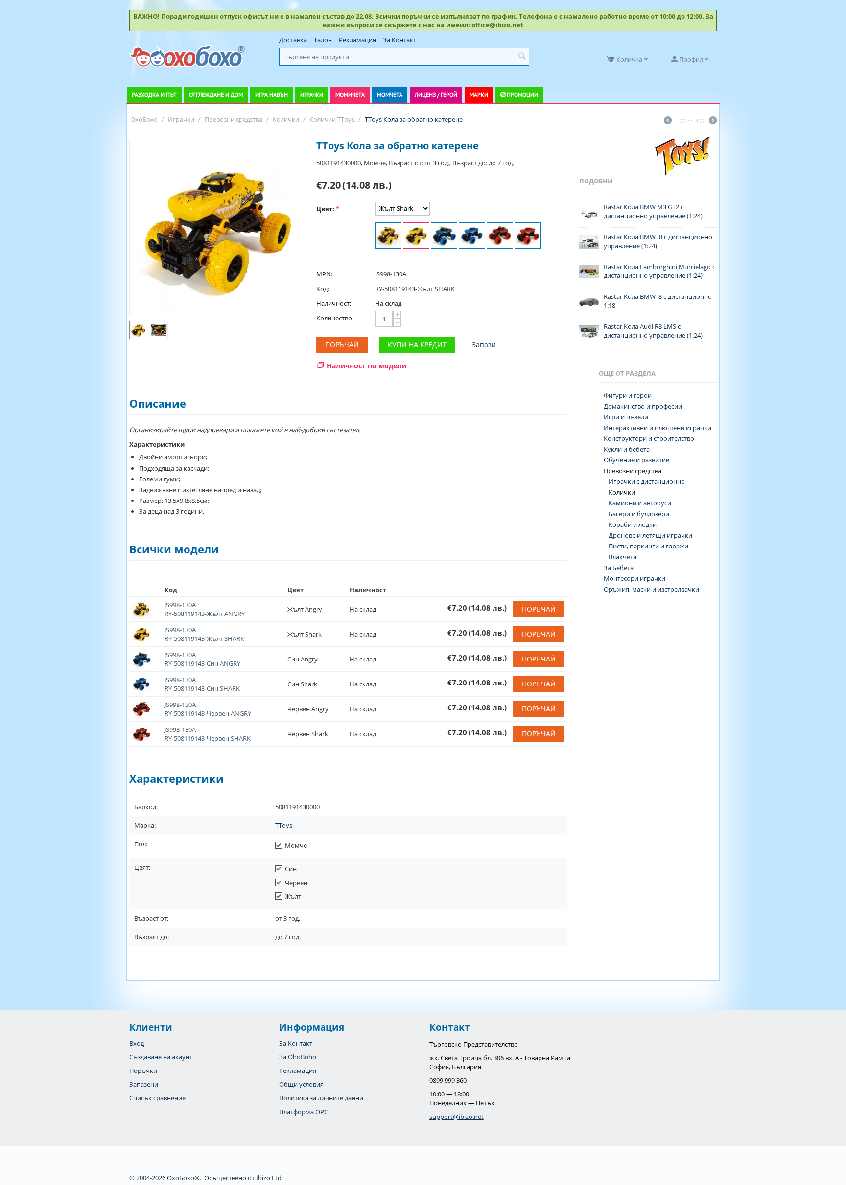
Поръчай (342, 344)
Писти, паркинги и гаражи (648, 546)
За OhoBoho (297, 1056)
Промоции (522, 94)
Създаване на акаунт (160, 1056)
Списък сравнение (157, 1098)
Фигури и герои (628, 395)
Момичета (350, 94)
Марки (479, 94)
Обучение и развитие (636, 460)
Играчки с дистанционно (647, 481)
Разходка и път (154, 94)
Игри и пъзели (626, 416)
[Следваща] (713, 121)
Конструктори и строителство (649, 438)
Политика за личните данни (321, 1098)
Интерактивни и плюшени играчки (657, 427)
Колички (622, 492)
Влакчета (622, 556)
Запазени (143, 1084)
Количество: (334, 318)
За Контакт (399, 39)
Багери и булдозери (639, 513)
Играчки (311, 94)
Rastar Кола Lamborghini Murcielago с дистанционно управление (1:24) (659, 271)
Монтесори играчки (634, 578)
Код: (322, 288)
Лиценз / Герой (436, 94)
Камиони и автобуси (640, 503)
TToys (283, 825)
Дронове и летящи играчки (650, 535)
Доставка (293, 39)
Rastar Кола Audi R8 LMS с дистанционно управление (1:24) (653, 331)
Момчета (389, 94)
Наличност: (333, 303)
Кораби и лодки (633, 524)
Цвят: (325, 209)
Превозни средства (632, 470)
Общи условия (301, 1084)
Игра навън (271, 94)
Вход (136, 1043)
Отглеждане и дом (216, 94)
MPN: (324, 274)
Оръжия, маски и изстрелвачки (651, 589)
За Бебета (619, 567)
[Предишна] (668, 121)
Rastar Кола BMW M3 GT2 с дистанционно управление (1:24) (653, 211)
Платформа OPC (303, 1111)
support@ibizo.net (456, 1116)
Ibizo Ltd (269, 1177)
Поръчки (143, 1070)
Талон (323, 39)
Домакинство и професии (643, 406)
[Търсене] (522, 56)
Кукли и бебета (627, 449)
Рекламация (357, 39)
